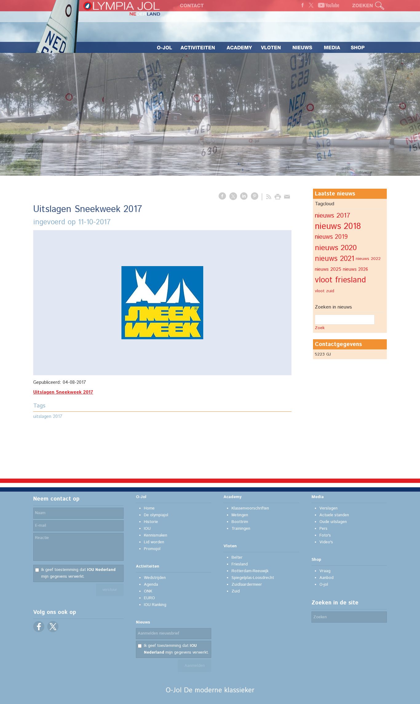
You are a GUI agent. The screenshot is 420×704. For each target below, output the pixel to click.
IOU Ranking (155, 605)
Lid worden (154, 542)
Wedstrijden (155, 578)
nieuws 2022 (368, 259)
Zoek (320, 328)
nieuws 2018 (338, 226)
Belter (237, 557)
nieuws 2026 (355, 269)
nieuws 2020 (336, 248)
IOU (147, 529)
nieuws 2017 (332, 215)
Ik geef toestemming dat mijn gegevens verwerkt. (78, 573)
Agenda (151, 585)
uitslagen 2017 (47, 416)
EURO (149, 598)
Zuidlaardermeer (247, 585)
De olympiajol (156, 515)
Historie (151, 522)
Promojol (152, 549)
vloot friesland (340, 280)
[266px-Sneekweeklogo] (162, 302)
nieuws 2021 (334, 259)
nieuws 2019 (331, 237)
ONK (148, 591)
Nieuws (143, 622)
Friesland (240, 564)
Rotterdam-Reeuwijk (250, 571)
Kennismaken (155, 535)
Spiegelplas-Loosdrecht (253, 578)
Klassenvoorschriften (250, 508)
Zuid (236, 591)
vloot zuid (324, 291)
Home (149, 508)
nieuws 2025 (328, 269)
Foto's (325, 535)
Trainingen (241, 529)
